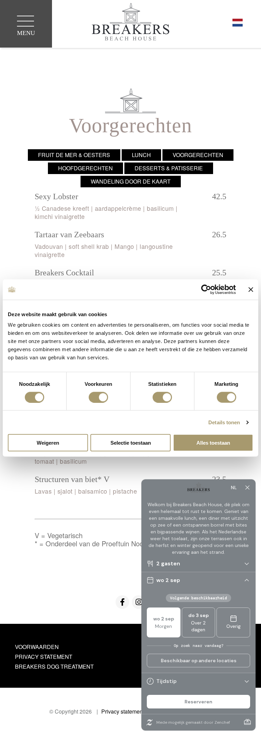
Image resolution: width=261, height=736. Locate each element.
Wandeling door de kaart (131, 181)
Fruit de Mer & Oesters (74, 155)
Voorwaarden (37, 647)
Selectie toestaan (130, 443)
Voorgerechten (198, 155)
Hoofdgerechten (85, 168)
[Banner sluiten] (250, 289)
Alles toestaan (213, 443)
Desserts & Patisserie (169, 168)
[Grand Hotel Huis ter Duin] (130, 22)
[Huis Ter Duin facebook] (122, 602)
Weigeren (48, 443)
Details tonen (224, 422)
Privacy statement (43, 657)
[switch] (98, 397)
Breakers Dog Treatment (54, 666)
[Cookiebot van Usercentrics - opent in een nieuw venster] (206, 289)
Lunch (141, 155)
